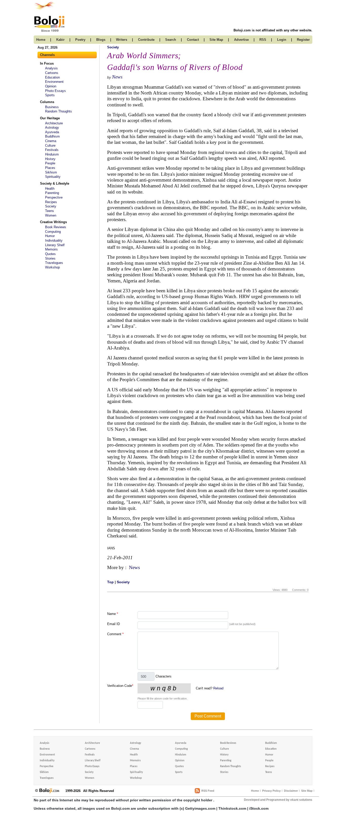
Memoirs (51, 249)
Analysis (51, 68)
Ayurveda (52, 132)
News (117, 77)
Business (52, 107)
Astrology (52, 127)
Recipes (51, 202)
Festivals (52, 150)
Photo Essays (55, 91)
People (50, 163)
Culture (50, 145)
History (50, 159)
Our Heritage (50, 118)
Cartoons (51, 73)
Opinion (50, 86)
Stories (50, 258)
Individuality (54, 240)
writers (121, 40)
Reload (218, 688)
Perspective (54, 197)
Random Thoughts (58, 111)
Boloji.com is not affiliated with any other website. (273, 30)
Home (255, 790)
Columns (47, 102)
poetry (80, 40)
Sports (50, 95)
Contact (193, 40)
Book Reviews (55, 227)
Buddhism (52, 136)
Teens (49, 211)
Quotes (50, 254)
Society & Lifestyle (54, 183)
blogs (100, 40)
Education (52, 77)
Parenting (52, 193)
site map (216, 40)
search (170, 40)
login (281, 40)
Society (50, 206)
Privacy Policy (271, 790)
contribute (146, 40)
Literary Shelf (55, 245)
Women (50, 215)
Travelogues (54, 263)
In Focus (47, 63)
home (40, 40)
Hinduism (52, 154)
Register (303, 40)
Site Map (307, 790)
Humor (50, 236)
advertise (241, 40)
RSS (262, 40)
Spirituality (53, 177)
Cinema (50, 141)
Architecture (54, 123)
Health (49, 188)
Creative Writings (53, 222)
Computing (53, 232)
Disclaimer (291, 790)
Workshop (52, 267)
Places (50, 168)
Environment (54, 82)
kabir (60, 40)
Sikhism (51, 172)
